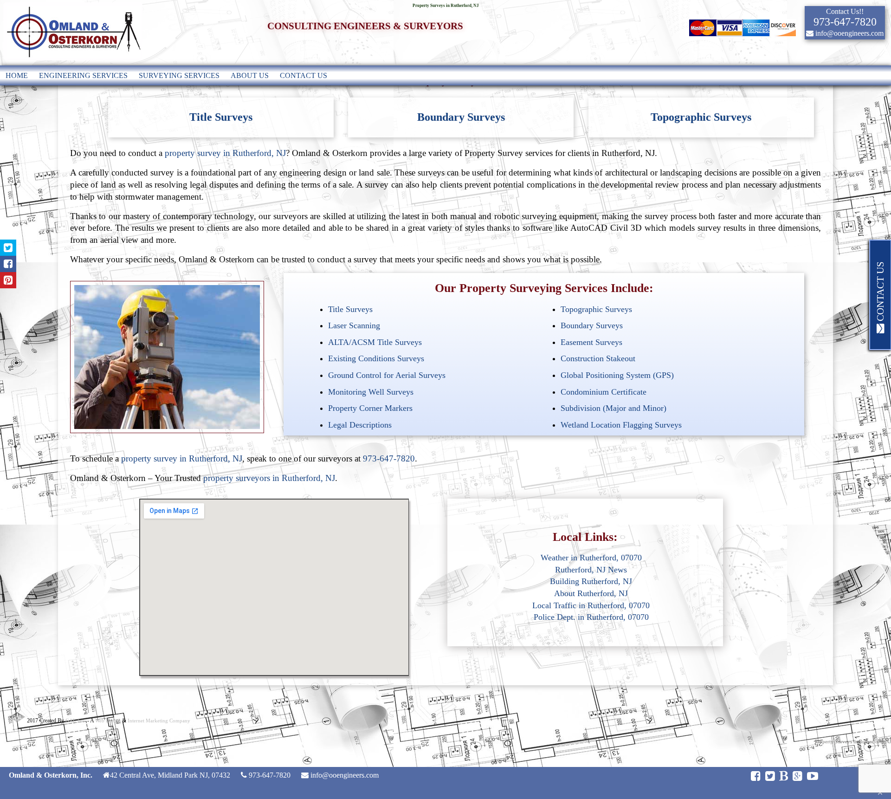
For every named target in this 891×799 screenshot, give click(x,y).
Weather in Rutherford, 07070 (591, 557)
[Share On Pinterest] (8, 280)
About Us (250, 75)
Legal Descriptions (360, 424)
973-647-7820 (389, 458)
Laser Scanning (354, 325)
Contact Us (303, 75)
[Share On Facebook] (8, 264)
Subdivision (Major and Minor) (613, 408)
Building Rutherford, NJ (591, 581)
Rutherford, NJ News (591, 569)
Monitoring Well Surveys (370, 391)
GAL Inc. (75, 720)
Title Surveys (220, 117)
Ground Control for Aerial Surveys (387, 375)
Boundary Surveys (461, 117)
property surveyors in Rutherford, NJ (269, 478)
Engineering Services (83, 75)
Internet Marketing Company (159, 720)
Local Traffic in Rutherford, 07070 (591, 605)
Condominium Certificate (603, 391)
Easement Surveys (591, 342)
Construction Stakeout (598, 358)
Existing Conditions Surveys (376, 358)
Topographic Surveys (701, 117)
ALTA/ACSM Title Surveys (375, 342)
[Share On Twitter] (8, 248)
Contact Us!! (845, 11)
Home (17, 75)
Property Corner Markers (370, 408)
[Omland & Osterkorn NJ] (73, 61)
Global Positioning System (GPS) (617, 375)
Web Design (108, 720)
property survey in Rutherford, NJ (225, 153)
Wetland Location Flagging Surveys (621, 424)
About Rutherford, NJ (591, 593)
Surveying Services (179, 75)
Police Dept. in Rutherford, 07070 (591, 617)
